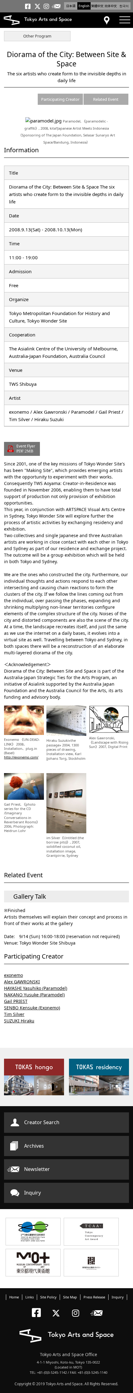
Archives (34, 1145)
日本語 (70, 6)
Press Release (94, 1297)
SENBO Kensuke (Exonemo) (32, 1008)
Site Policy (48, 1297)
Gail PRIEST (16, 1001)
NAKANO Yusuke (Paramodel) (34, 995)
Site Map (70, 1297)
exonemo (13, 975)
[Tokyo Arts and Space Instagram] (77, 1308)
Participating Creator (60, 99)
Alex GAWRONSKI (22, 982)
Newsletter (37, 1169)
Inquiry (32, 1192)
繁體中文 (97, 6)
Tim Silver (14, 1014)
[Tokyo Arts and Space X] (57, 1308)
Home (14, 1297)
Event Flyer (25, 448)
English (84, 6)
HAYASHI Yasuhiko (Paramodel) (35, 988)
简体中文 (111, 6)
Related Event (105, 99)
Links (29, 1297)
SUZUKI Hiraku (19, 1021)
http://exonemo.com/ (21, 757)
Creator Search (41, 1122)
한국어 (124, 6)
